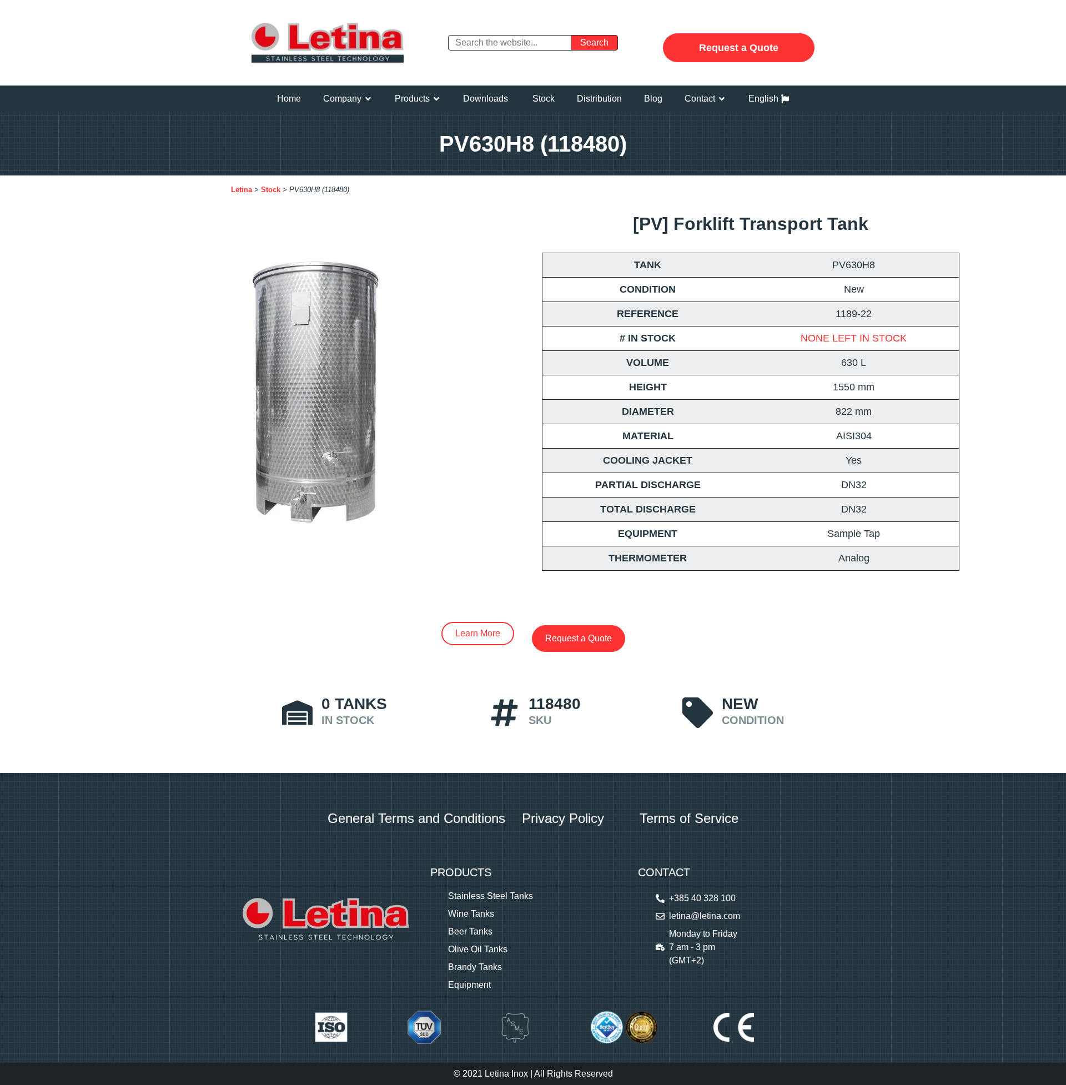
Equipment (469, 984)
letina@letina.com (704, 916)
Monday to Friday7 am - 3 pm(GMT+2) (703, 947)
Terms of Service (689, 818)
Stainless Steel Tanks (490, 896)
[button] (348, 99)
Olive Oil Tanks (477, 949)
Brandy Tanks (475, 967)
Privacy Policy (563, 818)
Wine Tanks (471, 913)
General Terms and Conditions (416, 818)
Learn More (477, 633)
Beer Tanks (470, 931)
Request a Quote (738, 47)
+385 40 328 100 (702, 898)
